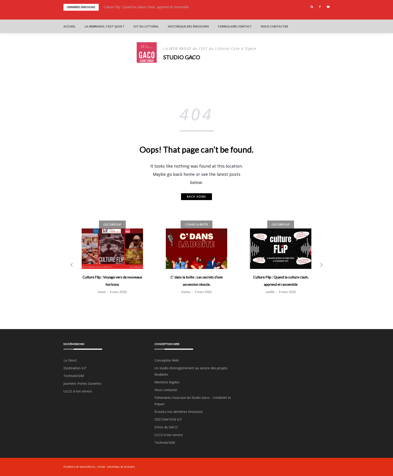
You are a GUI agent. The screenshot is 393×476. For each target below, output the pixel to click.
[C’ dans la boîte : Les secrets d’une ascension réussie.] (196, 248)
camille (270, 292)
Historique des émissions (188, 26)
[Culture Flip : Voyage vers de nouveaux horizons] (112, 248)
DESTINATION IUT (168, 419)
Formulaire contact (235, 26)
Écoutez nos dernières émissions (178, 411)
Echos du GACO (166, 427)
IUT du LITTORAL (146, 26)
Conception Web (166, 360)
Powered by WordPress (79, 467)
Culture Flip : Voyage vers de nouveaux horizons (112, 280)
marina (185, 292)
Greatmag (113, 467)
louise (102, 292)
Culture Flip (112, 224)
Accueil (69, 26)
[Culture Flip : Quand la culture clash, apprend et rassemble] (280, 248)
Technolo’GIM (73, 376)
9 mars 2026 (203, 292)
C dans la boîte (196, 224)
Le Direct (70, 360)
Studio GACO (181, 57)
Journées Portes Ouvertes (82, 383)
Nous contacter (274, 26)
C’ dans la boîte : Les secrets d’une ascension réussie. (197, 280)
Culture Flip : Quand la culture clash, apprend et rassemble (146, 7)
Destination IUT (75, 368)
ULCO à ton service (77, 391)
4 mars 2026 (118, 292)
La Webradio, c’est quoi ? (104, 26)
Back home (196, 196)
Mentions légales (166, 382)
